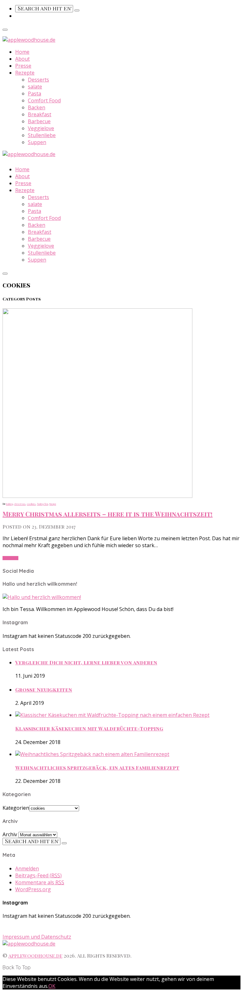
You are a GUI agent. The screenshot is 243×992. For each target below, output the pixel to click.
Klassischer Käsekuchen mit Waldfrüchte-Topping (89, 728)
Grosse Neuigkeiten (43, 689)
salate (35, 86)
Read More (10, 558)
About (22, 58)
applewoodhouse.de (35, 955)
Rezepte (24, 72)
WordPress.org (33, 889)
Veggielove (41, 128)
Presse (23, 65)
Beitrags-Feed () (38, 875)
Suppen (37, 142)
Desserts (38, 79)
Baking (9, 503)
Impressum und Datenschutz (37, 936)
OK (51, 986)
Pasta (34, 93)
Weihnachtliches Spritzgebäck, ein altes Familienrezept (97, 767)
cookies (31, 503)
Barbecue (39, 121)
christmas (20, 503)
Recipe (52, 503)
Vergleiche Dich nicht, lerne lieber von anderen (86, 662)
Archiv (10, 834)
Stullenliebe (42, 135)
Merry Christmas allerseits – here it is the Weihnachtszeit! (108, 514)
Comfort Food (44, 100)
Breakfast (39, 114)
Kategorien (16, 807)
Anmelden (27, 868)
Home (22, 51)
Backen (36, 107)
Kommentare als (39, 882)
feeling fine (42, 503)
